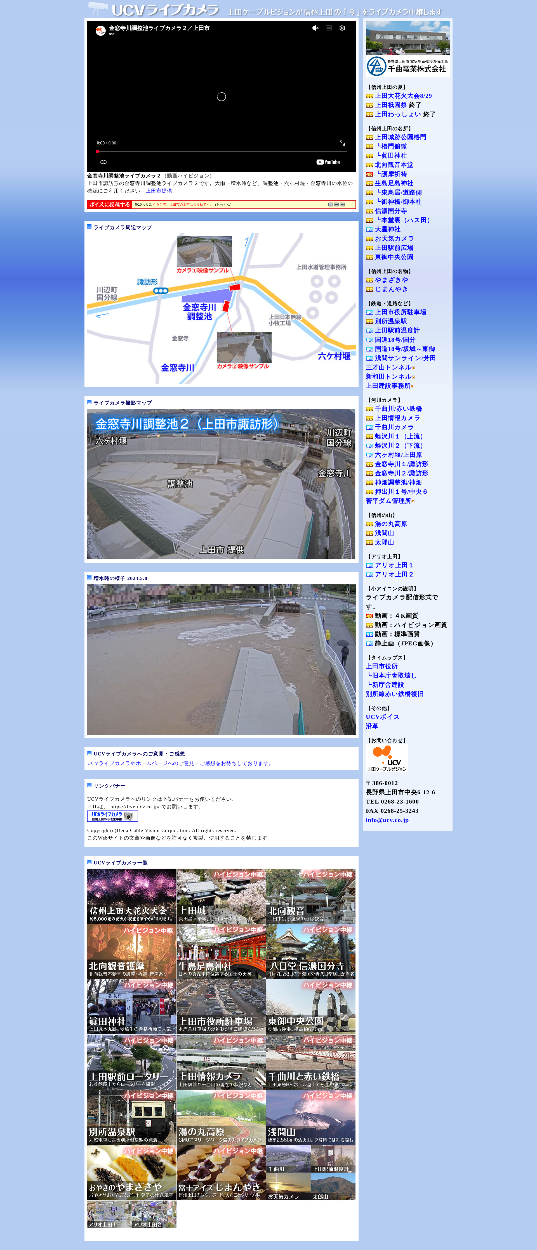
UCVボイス (383, 716)
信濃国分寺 (390, 210)
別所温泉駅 (390, 321)
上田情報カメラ (397, 417)
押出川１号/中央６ (400, 491)
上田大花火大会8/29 (402, 95)
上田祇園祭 (390, 104)
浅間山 (383, 532)
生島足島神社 (393, 183)
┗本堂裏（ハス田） (403, 220)
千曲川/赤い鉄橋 (397, 408)
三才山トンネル (389, 367)
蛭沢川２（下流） (400, 445)
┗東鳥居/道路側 (397, 192)
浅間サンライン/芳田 (404, 358)
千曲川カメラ (393, 427)
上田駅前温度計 (396, 330)
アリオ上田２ (393, 574)
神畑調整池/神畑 (397, 482)
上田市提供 (159, 191)
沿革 (372, 726)
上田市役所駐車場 (400, 311)
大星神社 (387, 229)
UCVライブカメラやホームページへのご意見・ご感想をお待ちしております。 (180, 763)
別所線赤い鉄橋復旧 (395, 693)
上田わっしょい (397, 114)
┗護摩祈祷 (390, 173)
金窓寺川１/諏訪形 (400, 463)
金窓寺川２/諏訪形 (400, 473)
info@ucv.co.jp (387, 819)
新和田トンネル (389, 376)
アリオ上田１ (393, 565)
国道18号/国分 (394, 339)
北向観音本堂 (393, 164)
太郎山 (383, 542)
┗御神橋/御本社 (397, 201)
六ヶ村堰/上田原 (397, 454)
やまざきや (391, 279)
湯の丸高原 (390, 523)
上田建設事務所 (388, 385)
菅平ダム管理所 (388, 500)
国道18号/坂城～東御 (404, 348)
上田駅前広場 (393, 247)
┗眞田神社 (390, 155)
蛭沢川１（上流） (400, 436)
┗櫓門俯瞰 (390, 146)
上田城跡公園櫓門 (400, 137)
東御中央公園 (393, 256)
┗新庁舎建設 (385, 684)
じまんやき (391, 289)
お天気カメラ (394, 238)
